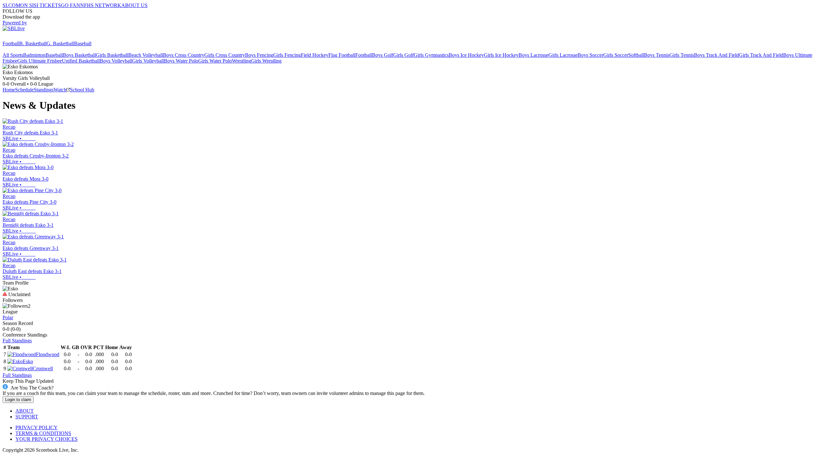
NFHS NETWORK (100, 5)
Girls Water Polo (215, 61)
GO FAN (70, 5)
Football (11, 43)
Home (9, 89)
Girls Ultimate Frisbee (39, 61)
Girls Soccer (615, 55)
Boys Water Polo (181, 61)
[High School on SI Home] (27, 37)
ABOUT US (134, 5)
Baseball (82, 43)
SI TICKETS (47, 5)
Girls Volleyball (148, 61)
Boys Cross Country (183, 55)
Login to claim (18, 399)
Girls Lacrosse (563, 55)
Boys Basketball (79, 55)
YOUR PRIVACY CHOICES (46, 439)
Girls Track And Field (761, 55)
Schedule (24, 89)
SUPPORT (26, 416)
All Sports (13, 55)
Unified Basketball (81, 61)
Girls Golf (403, 55)
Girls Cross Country (224, 55)
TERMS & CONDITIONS (43, 433)
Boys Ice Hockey (466, 55)
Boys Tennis (656, 55)
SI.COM (11, 5)
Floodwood (47, 354)
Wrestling (241, 61)
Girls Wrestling (266, 61)
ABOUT (24, 411)
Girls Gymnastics (431, 55)
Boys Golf (382, 55)
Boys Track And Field (716, 55)
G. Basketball (60, 43)
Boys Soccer (590, 55)
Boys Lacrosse (533, 55)
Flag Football (341, 55)
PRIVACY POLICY (36, 427)
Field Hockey (314, 55)
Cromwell (43, 368)
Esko (28, 361)
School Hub (82, 89)
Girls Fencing (287, 55)
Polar (8, 317)
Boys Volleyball (116, 61)
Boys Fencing (259, 55)
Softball (636, 55)
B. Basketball (33, 43)
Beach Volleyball (145, 55)
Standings (44, 89)
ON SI (27, 5)
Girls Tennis (681, 55)
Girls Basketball (112, 55)
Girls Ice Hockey (501, 55)
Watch (60, 89)
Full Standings (17, 340)
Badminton (34, 55)
